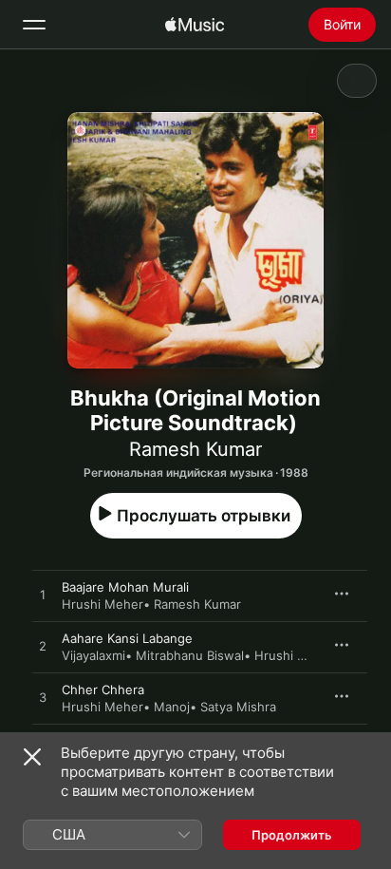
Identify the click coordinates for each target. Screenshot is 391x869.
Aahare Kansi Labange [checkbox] (127, 638)
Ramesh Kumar (195, 449)
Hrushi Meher (102, 604)
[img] (194, 24)
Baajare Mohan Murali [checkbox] (125, 587)
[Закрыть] (32, 756)
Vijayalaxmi (93, 655)
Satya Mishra (238, 706)
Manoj (172, 706)
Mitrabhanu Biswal (190, 655)
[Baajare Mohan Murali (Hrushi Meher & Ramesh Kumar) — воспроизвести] (43, 595)
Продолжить (291, 834)
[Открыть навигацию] (34, 25)
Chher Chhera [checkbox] (103, 689)
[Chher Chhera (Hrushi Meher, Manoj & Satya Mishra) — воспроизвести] (43, 698)
